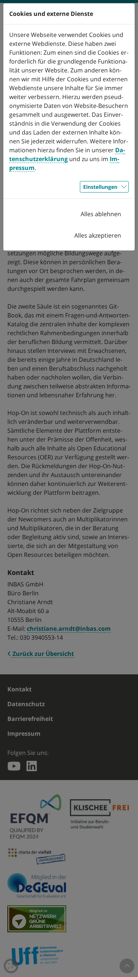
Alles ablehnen (101, 214)
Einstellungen (100, 186)
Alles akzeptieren (97, 235)
